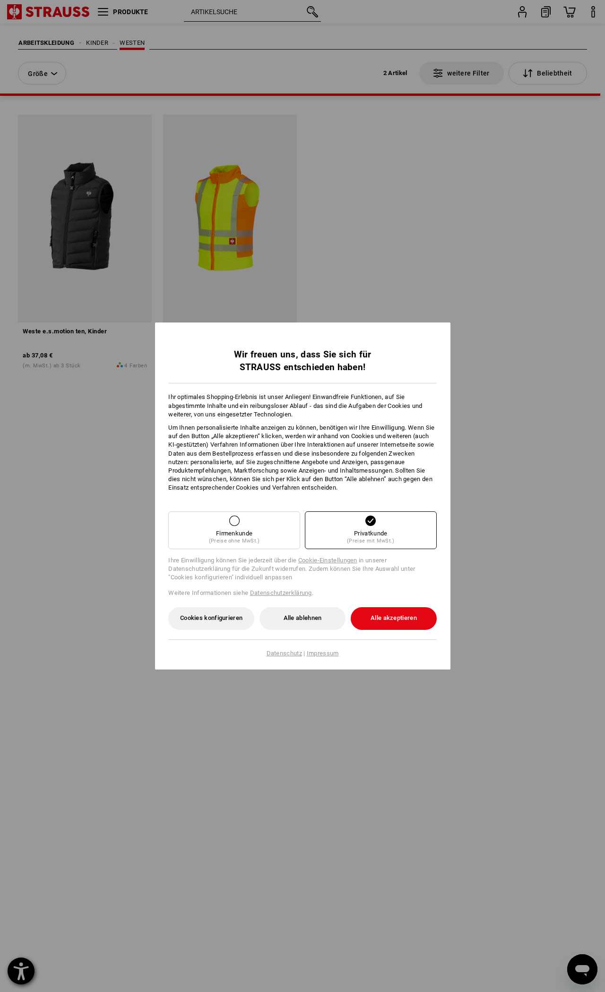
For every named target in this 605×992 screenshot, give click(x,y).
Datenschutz (284, 653)
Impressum (323, 653)
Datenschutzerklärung (281, 592)
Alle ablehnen (303, 617)
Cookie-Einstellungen (327, 560)
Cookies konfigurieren (211, 617)
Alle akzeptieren (394, 617)
